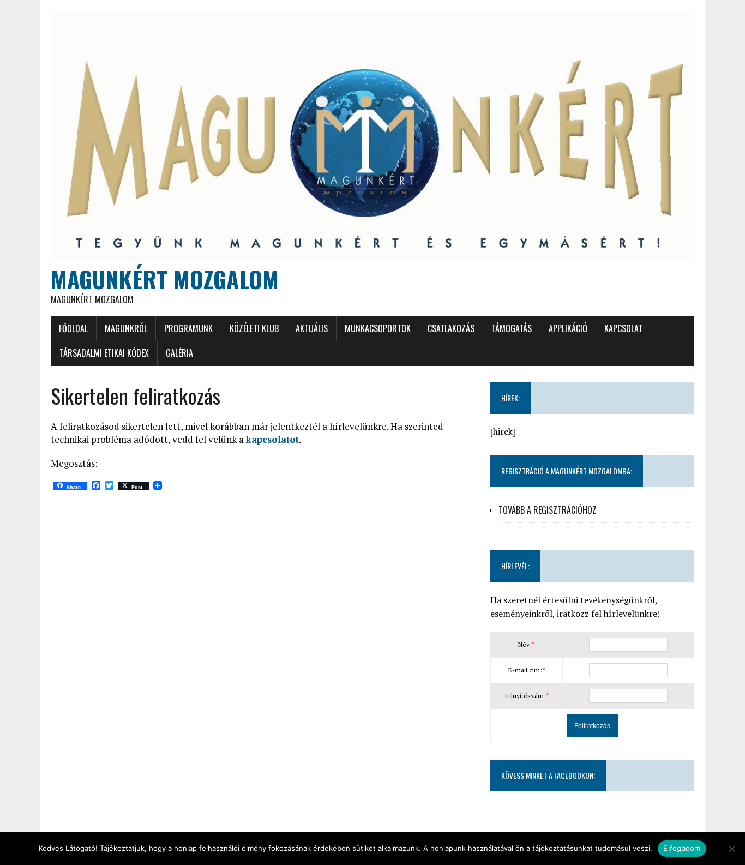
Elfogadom (681, 848)
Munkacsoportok (378, 328)
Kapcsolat (623, 328)
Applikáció (568, 328)
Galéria (179, 352)
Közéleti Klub (254, 328)
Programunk (188, 328)
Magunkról (126, 328)
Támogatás (511, 328)
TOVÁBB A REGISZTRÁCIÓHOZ (547, 509)
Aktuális (312, 328)
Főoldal (73, 328)
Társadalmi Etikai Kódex (104, 352)
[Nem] (731, 848)
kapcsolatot (272, 439)
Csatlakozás (451, 328)
